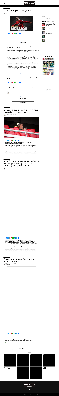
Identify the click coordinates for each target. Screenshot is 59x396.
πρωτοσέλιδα (44, 75)
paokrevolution (9, 13)
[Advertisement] (48, 49)
